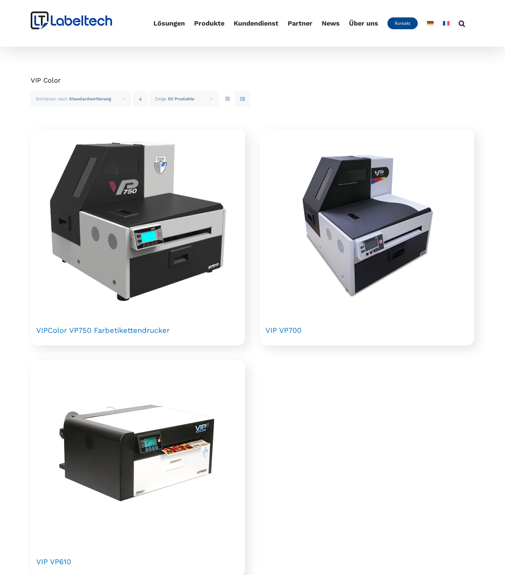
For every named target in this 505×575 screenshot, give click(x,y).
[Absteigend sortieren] (140, 99)
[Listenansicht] (242, 99)
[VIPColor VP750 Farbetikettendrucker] (138, 221)
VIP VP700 (283, 330)
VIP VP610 (53, 561)
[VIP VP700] (367, 221)
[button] (462, 23)
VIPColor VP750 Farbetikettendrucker (103, 330)
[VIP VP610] (138, 452)
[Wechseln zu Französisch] (446, 23)
